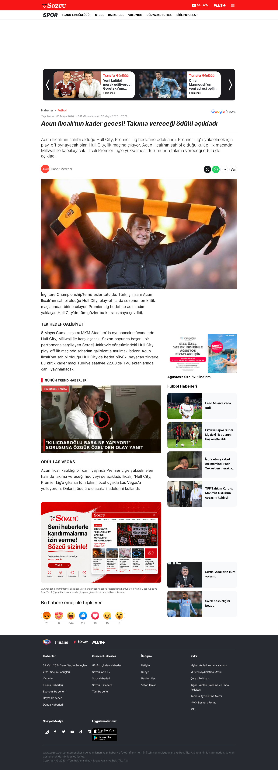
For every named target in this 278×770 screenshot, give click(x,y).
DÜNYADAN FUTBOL (159, 14)
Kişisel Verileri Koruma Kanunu (208, 665)
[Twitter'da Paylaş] (207, 169)
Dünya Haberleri (53, 704)
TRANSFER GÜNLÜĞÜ (75, 14)
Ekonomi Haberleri (54, 691)
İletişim (145, 665)
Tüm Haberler (100, 691)
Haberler (47, 110)
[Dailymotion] (81, 732)
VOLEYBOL (135, 14)
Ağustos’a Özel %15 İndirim (189, 377)
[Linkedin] (89, 732)
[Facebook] (55, 732)
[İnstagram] (46, 732)
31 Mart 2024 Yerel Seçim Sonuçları (65, 665)
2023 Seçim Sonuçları (56, 672)
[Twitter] (64, 732)
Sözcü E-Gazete (102, 685)
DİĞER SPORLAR (186, 14)
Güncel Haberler (104, 656)
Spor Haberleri (101, 678)
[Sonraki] (230, 85)
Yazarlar (48, 678)
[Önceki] (47, 85)
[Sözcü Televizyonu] (47, 642)
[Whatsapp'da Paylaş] (216, 169)
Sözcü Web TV (101, 672)
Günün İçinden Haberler (106, 665)
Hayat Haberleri (52, 698)
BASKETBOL (116, 14)
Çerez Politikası (199, 678)
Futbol (62, 110)
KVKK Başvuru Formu (203, 702)
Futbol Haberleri (182, 386)
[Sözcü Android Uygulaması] (104, 737)
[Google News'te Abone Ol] (223, 111)
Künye (145, 672)
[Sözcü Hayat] (80, 642)
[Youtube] (72, 732)
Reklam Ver (148, 678)
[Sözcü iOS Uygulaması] (104, 731)
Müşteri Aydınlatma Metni (205, 672)
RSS (193, 709)
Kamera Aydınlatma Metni (206, 696)
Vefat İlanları (148, 685)
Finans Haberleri (53, 685)
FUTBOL (99, 14)
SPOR (50, 15)
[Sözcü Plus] (98, 642)
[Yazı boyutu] (233, 169)
